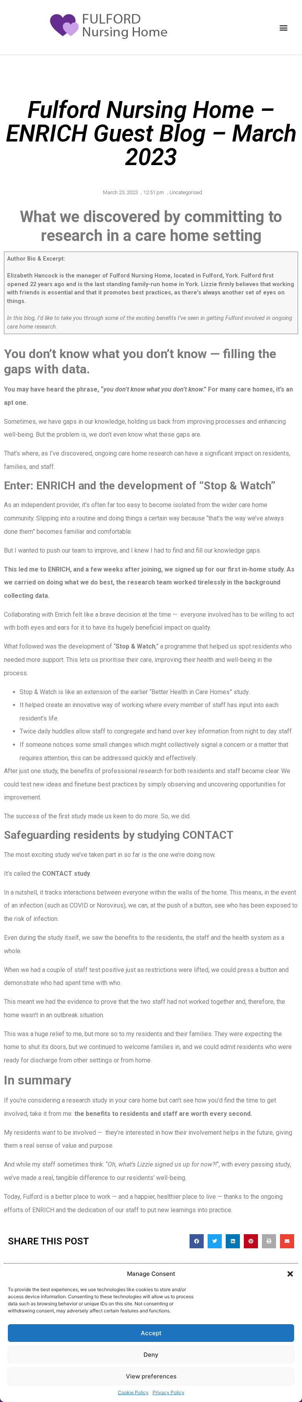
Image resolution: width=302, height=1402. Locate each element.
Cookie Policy (133, 1392)
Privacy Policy (168, 1392)
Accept (151, 1333)
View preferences (151, 1376)
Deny (151, 1354)
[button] (290, 1274)
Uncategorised (185, 192)
